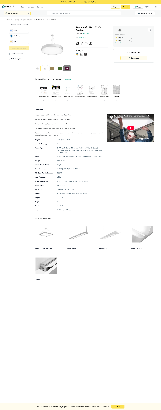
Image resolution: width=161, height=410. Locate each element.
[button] (115, 7)
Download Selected (19, 48)
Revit (15, 30)
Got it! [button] (118, 406)
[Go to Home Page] (11, 6)
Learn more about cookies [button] (101, 407)
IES (15, 41)
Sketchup (17, 36)
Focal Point (82, 37)
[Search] (49, 13)
